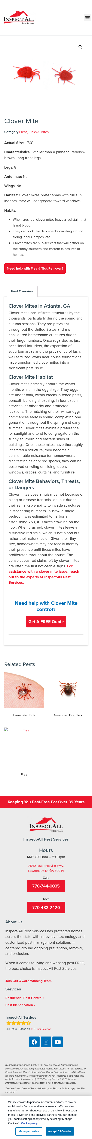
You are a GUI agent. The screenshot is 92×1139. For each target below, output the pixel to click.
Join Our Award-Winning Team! (28, 980)
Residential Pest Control (23, 997)
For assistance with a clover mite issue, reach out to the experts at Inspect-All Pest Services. (44, 574)
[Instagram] (46, 1042)
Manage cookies (29, 1131)
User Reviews (41, 1029)
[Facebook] (34, 1042)
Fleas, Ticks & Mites (34, 131)
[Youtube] (57, 1042)
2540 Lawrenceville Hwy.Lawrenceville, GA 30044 (46, 868)
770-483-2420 (46, 907)
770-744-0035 (46, 886)
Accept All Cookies (59, 1131)
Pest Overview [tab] (22, 291)
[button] (87, 17)
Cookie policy (29, 1123)
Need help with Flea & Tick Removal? (35, 268)
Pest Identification (19, 1004)
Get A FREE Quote (46, 621)
